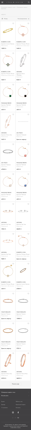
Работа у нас (19, 401)
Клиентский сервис (20, 404)
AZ (12, 418)
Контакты (18, 407)
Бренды (3, 404)
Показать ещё (15, 384)
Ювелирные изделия (22, 7)
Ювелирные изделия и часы (8, 7)
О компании (4, 407)
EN (15, 418)
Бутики (3, 401)
